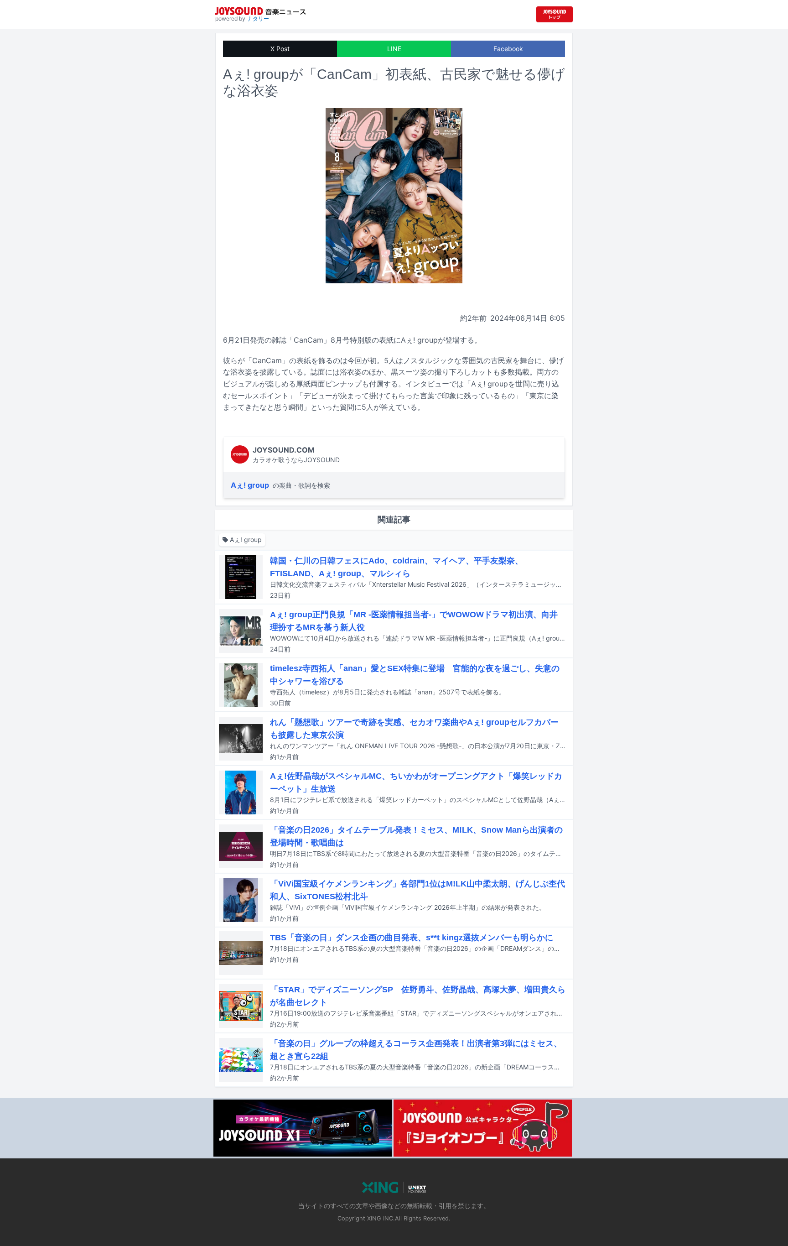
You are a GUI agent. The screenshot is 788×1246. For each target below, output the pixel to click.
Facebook (508, 48)
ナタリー (258, 18)
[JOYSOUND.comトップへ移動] (554, 14)
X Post (280, 48)
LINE (394, 48)
